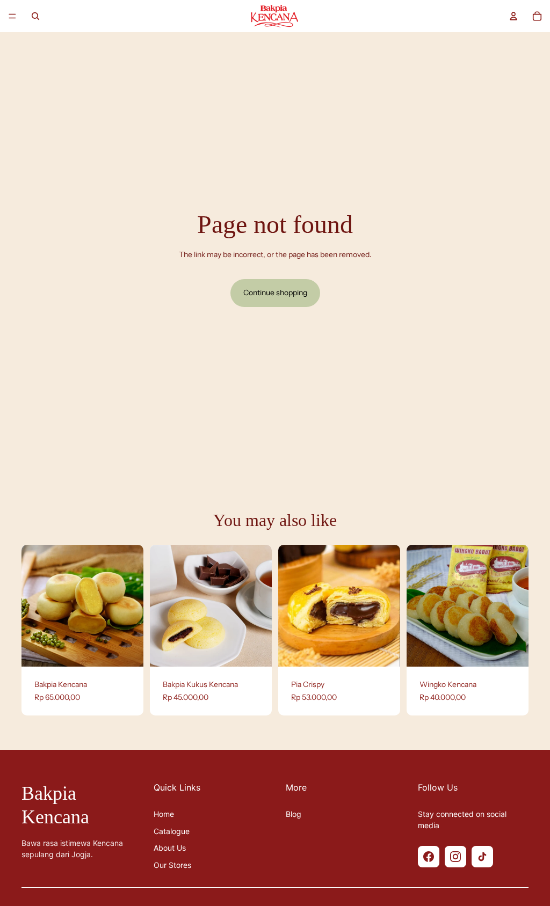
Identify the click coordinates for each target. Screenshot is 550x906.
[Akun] (513, 16)
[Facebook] (428, 856)
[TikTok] (482, 856)
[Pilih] (126, 650)
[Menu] (12, 16)
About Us (170, 847)
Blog (293, 814)
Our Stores (172, 865)
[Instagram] (455, 856)
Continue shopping (275, 292)
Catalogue (172, 831)
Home (164, 814)
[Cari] (35, 16)
